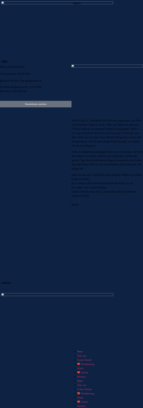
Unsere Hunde (84, 360)
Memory (81, 376)
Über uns (81, 355)
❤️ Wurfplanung (85, 364)
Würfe (80, 368)
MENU (77, 3)
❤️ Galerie (82, 372)
